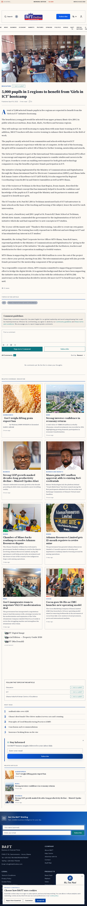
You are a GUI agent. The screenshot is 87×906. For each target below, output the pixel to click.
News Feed (48, 875)
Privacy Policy (6, 878)
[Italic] (7, 345)
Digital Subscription (51, 885)
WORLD (65, 27)
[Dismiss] (83, 740)
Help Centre (49, 853)
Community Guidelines (10, 885)
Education (6, 86)
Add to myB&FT (19, 86)
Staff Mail (48, 863)
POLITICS (58, 27)
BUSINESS (13, 27)
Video (47, 882)
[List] (15, 345)
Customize (29, 900)
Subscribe (63, 16)
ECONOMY (22, 27)
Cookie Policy (6, 882)
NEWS (6, 27)
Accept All (40, 900)
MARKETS (31, 27)
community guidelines (63, 322)
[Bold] (3, 345)
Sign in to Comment (22, 349)
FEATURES (40, 27)
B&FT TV (72, 28)
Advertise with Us (51, 857)
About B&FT (49, 850)
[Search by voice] (16, 16)
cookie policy (54, 896)
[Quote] (11, 345)
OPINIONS (49, 27)
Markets (47, 878)
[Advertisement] (44, 661)
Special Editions (80, 28)
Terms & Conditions (9, 875)
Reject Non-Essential (13, 900)
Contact (48, 860)
